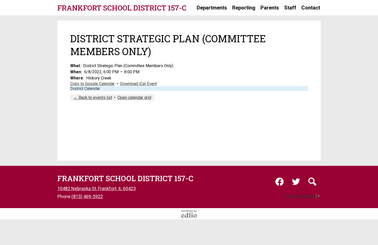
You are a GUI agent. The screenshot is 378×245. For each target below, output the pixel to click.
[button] (212, 7)
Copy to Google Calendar (92, 83)
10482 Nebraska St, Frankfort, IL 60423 (96, 188)
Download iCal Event (138, 83)
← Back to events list (93, 97)
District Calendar (85, 88)
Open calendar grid (134, 97)
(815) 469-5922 (87, 196)
